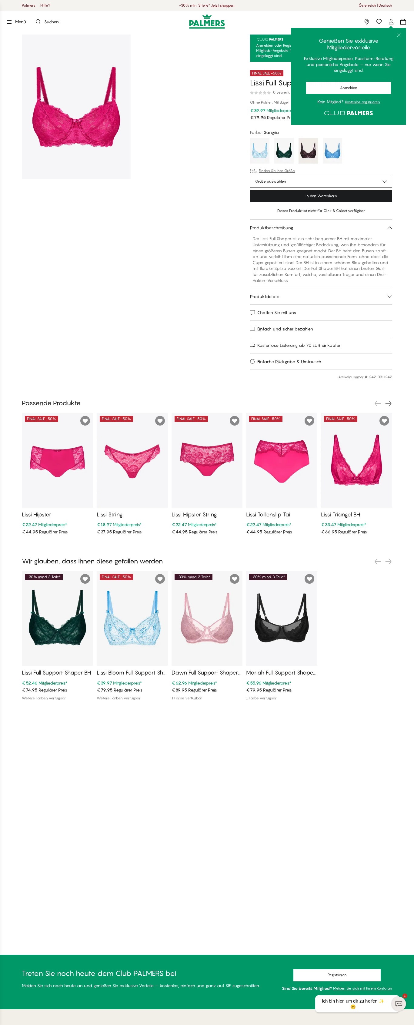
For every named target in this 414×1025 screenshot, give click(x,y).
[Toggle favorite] (387, 68)
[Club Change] (379, 22)
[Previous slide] (377, 403)
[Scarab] (284, 151)
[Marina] (332, 151)
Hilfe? (45, 5)
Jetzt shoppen (223, 5)
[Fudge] (308, 151)
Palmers (28, 5)
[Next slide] (388, 403)
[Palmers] (207, 21)
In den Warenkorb (321, 196)
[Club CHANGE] (391, 22)
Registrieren (292, 45)
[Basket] (403, 22)
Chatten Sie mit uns (276, 312)
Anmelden (264, 45)
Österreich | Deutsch (375, 5)
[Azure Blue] (259, 151)
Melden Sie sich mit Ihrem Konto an (362, 988)
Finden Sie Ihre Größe (277, 170)
